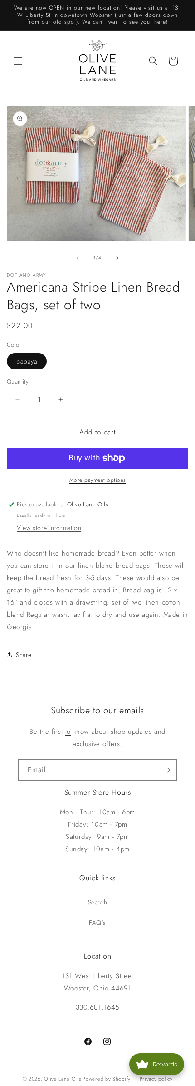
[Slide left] (78, 258)
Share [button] (24, 654)
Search (97, 902)
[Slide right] (117, 258)
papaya (26, 361)
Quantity (18, 381)
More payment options (97, 480)
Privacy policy (156, 1078)
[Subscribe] (166, 770)
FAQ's (97, 922)
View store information (49, 527)
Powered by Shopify (107, 1078)
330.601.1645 (97, 1007)
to (68, 732)
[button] (18, 61)
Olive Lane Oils (62, 1078)
